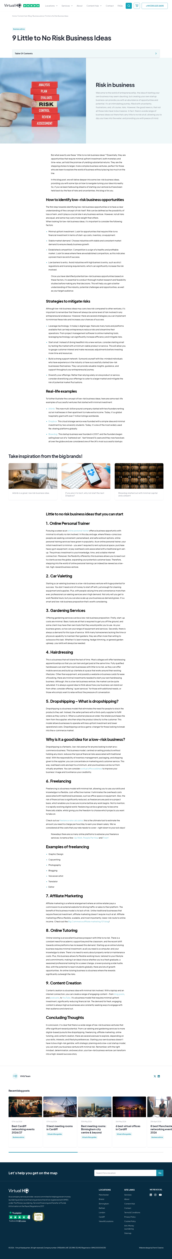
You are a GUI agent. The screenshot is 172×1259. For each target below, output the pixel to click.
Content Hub (22, 16)
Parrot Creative (158, 1248)
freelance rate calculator (71, 820)
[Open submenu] (57, 6)
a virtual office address (91, 768)
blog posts (119, 994)
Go (159, 1173)
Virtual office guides (54, 1134)
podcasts (54, 997)
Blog (30, 16)
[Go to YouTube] (160, 1194)
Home (14, 16)
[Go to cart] (137, 6)
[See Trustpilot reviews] (31, 5)
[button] (86, 54)
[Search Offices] (129, 6)
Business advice (38, 16)
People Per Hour (90, 838)
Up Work (78, 838)
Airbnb (52, 409)
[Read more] (25, 1107)
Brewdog (53, 434)
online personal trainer (78, 531)
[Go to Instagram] (155, 1194)
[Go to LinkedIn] (151, 1194)
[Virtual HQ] (12, 6)
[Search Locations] (126, 1173)
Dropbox (53, 421)
